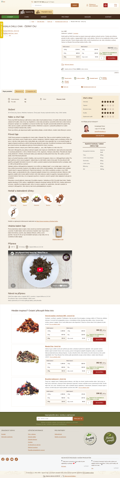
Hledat (75, 5)
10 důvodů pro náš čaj (34, 444)
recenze (75, 33)
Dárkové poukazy (33, 447)
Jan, (92, 468)
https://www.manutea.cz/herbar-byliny (47, 221)
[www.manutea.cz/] (11, 1)
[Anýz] (60, 194)
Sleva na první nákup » (70, 476)
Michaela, (63, 466)
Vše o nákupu (32, 434)
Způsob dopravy (32, 439)
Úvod (32, 21)
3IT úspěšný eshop (88, 472)
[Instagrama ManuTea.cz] (7, 459)
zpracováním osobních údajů (75, 424)
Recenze (18, 91)
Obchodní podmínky (7, 437)
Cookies (30, 442)
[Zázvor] (25, 194)
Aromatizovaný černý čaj (89, 86)
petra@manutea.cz (100, 131)
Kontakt (3, 434)
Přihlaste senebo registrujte (93, 5)
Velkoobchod (58, 434)
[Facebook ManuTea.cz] (2, 459)
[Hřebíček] (37, 194)
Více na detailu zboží (54, 324)
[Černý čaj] (14, 194)
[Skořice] (48, 194)
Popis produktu (7, 91)
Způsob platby (32, 437)
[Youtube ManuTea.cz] (11, 459)
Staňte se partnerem (60, 437)
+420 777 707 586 (100, 129)
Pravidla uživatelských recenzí (36, 450)
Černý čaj (65, 86)
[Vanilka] (13, 207)
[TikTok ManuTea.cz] (16, 459)
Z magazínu (30, 91)
